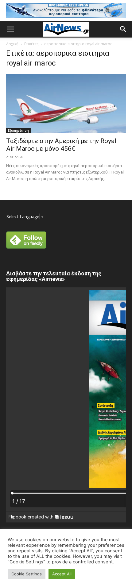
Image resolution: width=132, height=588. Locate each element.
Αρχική (12, 43)
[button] (10, 29)
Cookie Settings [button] (26, 573)
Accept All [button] (62, 573)
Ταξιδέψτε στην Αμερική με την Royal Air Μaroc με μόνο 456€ (61, 144)
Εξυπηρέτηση (18, 130)
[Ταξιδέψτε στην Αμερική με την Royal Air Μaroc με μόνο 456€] (66, 103)
